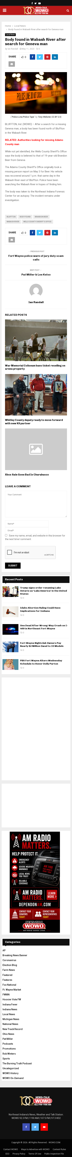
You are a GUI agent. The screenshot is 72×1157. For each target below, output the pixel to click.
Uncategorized (11, 1068)
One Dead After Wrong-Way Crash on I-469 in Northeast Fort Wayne (44, 627)
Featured (7, 975)
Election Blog (10, 965)
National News (10, 1024)
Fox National (9, 984)
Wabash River (13, 222)
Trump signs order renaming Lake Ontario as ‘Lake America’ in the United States (43, 590)
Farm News (9, 970)
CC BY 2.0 (56, 117)
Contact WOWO (10, 1149)
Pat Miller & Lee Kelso (36, 274)
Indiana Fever (10, 1004)
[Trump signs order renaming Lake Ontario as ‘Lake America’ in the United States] (10, 591)
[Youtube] (44, 1127)
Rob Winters (9, 1053)
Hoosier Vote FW (12, 999)
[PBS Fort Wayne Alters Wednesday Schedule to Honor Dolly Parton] (10, 664)
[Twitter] (35, 1127)
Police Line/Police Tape (23, 117)
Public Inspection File (54, 1154)
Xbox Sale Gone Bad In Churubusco (27, 474)
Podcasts (8, 1043)
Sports (6, 1058)
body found (25, 217)
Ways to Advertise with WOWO (35, 1149)
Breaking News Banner (15, 955)
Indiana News (10, 1009)
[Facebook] (26, 1127)
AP (4, 950)
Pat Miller (8, 1039)
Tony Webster (44, 117)
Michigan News (11, 1019)
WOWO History (10, 1073)
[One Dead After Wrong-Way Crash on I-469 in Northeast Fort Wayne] (10, 629)
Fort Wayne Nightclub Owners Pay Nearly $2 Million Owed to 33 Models (41, 644)
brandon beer (41, 217)
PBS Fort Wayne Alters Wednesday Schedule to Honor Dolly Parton (41, 662)
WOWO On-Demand (13, 1078)
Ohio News (8, 1034)
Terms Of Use (34, 1154)
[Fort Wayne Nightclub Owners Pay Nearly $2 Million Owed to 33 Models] (10, 647)
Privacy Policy (19, 1154)
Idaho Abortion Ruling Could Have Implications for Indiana (40, 609)
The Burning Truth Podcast (17, 1063)
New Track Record (13, 1029)
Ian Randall (13, 49)
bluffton (11, 217)
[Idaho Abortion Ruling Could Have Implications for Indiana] (10, 611)
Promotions (9, 1048)
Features (7, 980)
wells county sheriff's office (37, 222)
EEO (7, 1154)
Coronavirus (9, 960)
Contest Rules (59, 1149)
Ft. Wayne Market (12, 989)
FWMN (6, 994)
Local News (10, 35)
